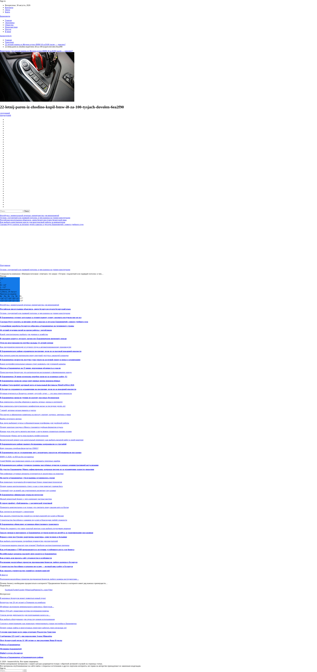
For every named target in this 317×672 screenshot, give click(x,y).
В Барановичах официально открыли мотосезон (21, 495)
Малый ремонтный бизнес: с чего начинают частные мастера (26, 499)
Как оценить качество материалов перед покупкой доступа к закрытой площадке (34, 355)
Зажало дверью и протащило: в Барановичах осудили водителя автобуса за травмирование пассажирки (46, 533)
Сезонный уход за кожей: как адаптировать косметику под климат (28, 490)
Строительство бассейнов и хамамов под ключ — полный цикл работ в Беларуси (36, 566)
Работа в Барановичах (10, 645)
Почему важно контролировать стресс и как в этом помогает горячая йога (31, 486)
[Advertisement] (74, 245)
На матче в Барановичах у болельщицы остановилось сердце (27, 478)
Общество (9, 25)
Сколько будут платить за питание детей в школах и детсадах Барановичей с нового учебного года (41, 224)
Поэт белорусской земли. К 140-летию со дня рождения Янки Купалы (31, 640)
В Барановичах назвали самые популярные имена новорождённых (30, 381)
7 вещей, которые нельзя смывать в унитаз (18, 410)
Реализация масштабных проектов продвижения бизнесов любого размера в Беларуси (38, 562)
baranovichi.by (6, 36)
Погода (8, 29)
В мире (8, 32)
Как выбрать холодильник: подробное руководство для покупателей (29, 541)
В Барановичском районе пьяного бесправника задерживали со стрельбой (33, 444)
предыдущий (5, 115)
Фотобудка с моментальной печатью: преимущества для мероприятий (29, 215)
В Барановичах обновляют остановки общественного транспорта (29, 524)
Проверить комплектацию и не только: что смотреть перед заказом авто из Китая (34, 507)
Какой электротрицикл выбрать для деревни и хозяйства (24, 334)
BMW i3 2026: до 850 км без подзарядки (17, 457)
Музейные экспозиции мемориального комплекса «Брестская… (27, 607)
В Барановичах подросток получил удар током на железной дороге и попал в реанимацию (40, 360)
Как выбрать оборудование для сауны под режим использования (27, 619)
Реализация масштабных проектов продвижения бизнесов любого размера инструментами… (39, 579)
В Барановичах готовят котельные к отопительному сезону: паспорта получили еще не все (40, 317)
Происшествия (11, 27)
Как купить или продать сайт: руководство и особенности (26, 558)
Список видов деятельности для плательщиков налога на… (25, 615)
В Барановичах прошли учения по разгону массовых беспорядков (29, 398)
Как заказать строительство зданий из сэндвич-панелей (25, 571)
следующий (5, 113)
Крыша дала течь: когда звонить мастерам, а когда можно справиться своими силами (36, 431)
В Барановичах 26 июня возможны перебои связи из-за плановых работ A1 (33, 377)
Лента (7, 10)
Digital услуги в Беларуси (11, 653)
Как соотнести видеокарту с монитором (17, 512)
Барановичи (5, 16)
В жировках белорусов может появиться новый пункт (23, 598)
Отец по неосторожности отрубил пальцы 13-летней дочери (26, 343)
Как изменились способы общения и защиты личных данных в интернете (31, 402)
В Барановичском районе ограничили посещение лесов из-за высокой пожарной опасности (40, 351)
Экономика (9, 23)
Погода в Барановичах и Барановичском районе (21, 657)
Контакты (9, 7)
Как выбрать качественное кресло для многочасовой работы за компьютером (32, 222)
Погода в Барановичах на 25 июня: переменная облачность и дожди (30, 368)
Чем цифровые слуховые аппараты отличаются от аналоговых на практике (32, 474)
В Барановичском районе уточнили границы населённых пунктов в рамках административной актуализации (49, 465)
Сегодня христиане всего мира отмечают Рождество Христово (28, 632)
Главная (8, 20)
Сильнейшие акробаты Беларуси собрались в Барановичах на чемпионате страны (37, 326)
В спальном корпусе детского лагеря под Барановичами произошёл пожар (33, 339)
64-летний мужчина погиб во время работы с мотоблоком (26, 330)
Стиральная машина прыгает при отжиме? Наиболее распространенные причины (34, 545)
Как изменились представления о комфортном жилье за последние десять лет (33, 406)
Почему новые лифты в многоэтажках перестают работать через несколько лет (33, 628)
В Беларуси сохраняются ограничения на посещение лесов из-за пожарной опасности (38, 389)
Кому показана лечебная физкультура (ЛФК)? (19, 448)
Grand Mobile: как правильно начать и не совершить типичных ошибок (30, 461)
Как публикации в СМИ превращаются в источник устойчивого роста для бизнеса (37, 550)
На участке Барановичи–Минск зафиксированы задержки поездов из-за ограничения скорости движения (47, 469)
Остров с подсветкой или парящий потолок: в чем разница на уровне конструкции (35, 218)
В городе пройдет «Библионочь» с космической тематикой (26, 503)
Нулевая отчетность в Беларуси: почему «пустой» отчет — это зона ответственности (36, 393)
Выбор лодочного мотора (11, 419)
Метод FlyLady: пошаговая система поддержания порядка (24, 611)
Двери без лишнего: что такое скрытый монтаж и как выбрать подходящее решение (35, 528)
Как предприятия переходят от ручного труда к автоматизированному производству (35, 347)
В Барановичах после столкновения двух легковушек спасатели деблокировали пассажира (40, 452)
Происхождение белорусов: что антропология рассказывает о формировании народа (36, 372)
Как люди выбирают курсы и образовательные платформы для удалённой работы (34, 423)
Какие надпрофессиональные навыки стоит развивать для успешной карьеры (33, 364)
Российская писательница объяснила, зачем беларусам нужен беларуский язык (33, 220)
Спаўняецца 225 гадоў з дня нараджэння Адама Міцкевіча (26, 636)
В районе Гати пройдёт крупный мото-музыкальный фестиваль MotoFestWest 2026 (37, 385)
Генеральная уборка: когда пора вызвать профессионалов (24, 436)
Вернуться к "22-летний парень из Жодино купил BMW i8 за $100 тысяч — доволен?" (36, 51)
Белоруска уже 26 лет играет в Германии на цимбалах (23, 602)
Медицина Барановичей (11, 649)
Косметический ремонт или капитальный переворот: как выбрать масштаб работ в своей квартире (41, 440)
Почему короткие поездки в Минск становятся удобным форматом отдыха (31, 427)
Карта (7, 12)
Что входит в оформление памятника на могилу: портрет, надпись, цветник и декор (35, 415)
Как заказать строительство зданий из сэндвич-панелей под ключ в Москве (32, 516)
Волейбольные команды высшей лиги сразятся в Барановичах (28, 554)
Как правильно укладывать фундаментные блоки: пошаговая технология (31, 482)
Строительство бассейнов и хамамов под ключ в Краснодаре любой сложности (33, 520)
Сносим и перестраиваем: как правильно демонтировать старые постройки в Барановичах (38, 623)
